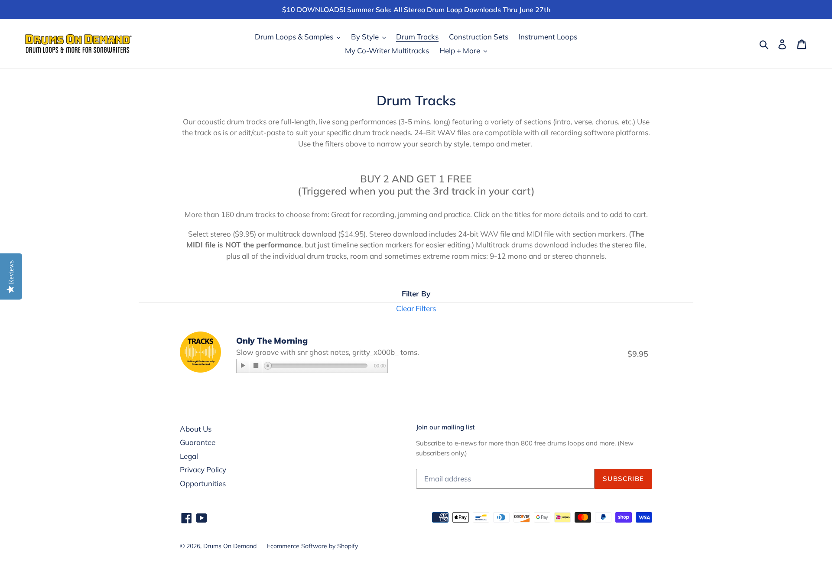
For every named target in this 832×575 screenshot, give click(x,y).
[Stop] (255, 366)
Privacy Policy (203, 469)
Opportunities (203, 483)
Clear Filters (416, 308)
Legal (189, 456)
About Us (195, 428)
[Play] (243, 366)
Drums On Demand (230, 546)
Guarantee (197, 442)
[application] (312, 366)
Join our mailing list (445, 427)
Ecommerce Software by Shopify (312, 546)
